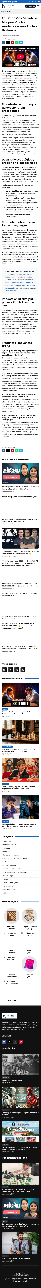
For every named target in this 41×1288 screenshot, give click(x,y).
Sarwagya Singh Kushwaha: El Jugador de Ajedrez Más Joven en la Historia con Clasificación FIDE (18, 1191)
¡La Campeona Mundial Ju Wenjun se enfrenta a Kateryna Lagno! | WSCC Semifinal (20, 488)
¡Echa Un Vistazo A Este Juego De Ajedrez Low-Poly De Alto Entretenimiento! (20, 520)
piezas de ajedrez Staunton (21, 282)
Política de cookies (20, 1274)
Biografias (6, 1077)
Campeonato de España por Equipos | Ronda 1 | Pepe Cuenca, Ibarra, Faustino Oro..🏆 (20, 552)
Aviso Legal (20, 1273)
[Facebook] (29, 1)
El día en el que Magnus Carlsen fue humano (19, 616)
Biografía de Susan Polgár (12, 1080)
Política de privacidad (20, 1275)
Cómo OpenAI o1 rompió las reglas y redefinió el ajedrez (20, 1114)
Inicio (2, 12)
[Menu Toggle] (38, 6)
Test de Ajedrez (7, 746)
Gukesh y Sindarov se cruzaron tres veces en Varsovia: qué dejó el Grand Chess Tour (19, 825)
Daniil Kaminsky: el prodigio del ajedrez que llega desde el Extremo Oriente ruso (18, 788)
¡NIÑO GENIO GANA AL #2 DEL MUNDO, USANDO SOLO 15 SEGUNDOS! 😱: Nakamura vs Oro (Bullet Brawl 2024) (20, 586)
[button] (3, 42)
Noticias (5, 784)
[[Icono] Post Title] (20, 695)
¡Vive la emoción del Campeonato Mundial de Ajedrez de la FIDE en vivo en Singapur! (19, 1148)
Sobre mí (20, 1271)
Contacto (20, 1272)
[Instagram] (36, 1)
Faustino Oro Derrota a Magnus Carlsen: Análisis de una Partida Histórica (17, 713)
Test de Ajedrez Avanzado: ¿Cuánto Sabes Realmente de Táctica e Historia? (18, 750)
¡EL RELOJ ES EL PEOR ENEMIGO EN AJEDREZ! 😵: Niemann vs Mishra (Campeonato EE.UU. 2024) (20, 647)
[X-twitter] (32, 1)
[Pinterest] (39, 1)
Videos (9, 12)
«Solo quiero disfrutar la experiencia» (16, 1259)
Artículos (6, 1110)
